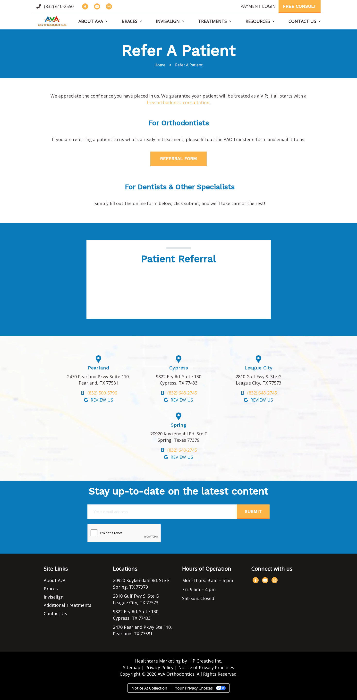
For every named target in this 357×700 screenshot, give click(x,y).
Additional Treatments (67, 605)
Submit (253, 511)
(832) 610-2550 (58, 6)
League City (258, 368)
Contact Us (302, 21)
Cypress (178, 368)
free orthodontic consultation (178, 102)
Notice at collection (149, 688)
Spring (178, 425)
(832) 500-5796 (102, 393)
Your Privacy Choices (194, 688)
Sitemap (131, 667)
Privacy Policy (159, 667)
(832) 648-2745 (182, 393)
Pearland (98, 368)
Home (159, 65)
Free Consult (299, 6)
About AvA (90, 21)
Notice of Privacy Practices (206, 667)
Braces (129, 21)
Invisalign (168, 21)
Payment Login (258, 6)
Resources (258, 21)
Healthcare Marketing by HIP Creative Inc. (178, 661)
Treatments (212, 21)
